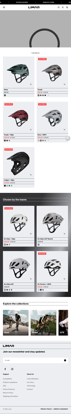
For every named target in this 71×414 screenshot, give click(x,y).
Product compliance (10, 382)
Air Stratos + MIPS (44, 284)
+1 (48, 95)
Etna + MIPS (42, 135)
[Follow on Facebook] (5, 369)
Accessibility (7, 379)
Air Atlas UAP (9, 284)
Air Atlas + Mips (9, 239)
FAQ (4, 386)
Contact (30, 389)
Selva (6, 90)
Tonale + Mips (9, 135)
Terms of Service (9, 389)
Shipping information (10, 396)
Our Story (30, 382)
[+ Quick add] (30, 84)
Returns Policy (8, 393)
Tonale (40, 90)
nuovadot (64, 409)
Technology (31, 386)
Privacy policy (46, 409)
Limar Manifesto (32, 379)
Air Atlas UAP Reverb (45, 239)
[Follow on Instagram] (12, 369)
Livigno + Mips (9, 180)
